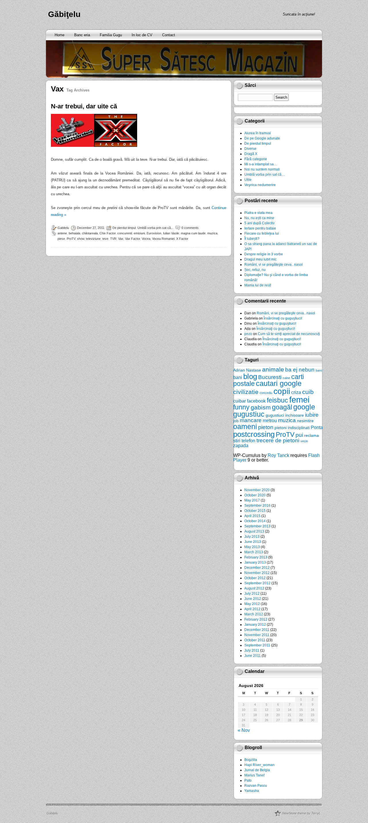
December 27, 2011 (90, 227)
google (304, 407)
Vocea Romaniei (163, 238)
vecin (304, 441)
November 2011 (256, 635)
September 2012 (257, 583)
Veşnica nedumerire (260, 185)
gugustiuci (275, 415)
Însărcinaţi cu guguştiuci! (283, 318)
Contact (168, 35)
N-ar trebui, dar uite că (84, 106)
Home (59, 35)
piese (61, 238)
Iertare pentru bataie (260, 228)
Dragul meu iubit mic (260, 259)
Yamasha (251, 791)
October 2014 (255, 521)
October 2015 (255, 511)
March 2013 (253, 552)
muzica (212, 233)
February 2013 (255, 557)
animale (273, 369)
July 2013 (252, 537)
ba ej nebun (300, 370)
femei (299, 399)
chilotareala (90, 233)
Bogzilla (250, 760)
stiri (236, 440)
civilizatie (245, 391)
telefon (248, 440)
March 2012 (253, 614)
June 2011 (252, 656)
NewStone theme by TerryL (301, 813)
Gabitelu (63, 227)
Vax (120, 238)
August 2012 (254, 588)
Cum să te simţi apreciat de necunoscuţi (289, 334)
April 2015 (252, 516)
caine (286, 378)
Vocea (146, 238)
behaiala (74, 233)
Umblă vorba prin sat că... (155, 227)
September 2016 (257, 506)
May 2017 (252, 500)
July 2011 (251, 650)
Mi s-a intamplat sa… (260, 164)
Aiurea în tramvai (257, 133)
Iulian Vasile (171, 233)
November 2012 (257, 573)
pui (299, 435)
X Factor (182, 238)
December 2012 (257, 568)
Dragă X (250, 154)
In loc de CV (142, 35)
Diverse (250, 149)
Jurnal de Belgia (257, 770)
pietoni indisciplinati (292, 427)
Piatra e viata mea (258, 213)
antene (62, 233)
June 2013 (252, 542)
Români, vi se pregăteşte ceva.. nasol (273, 265)
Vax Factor (132, 238)
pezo (248, 334)
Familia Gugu (111, 35)
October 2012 (255, 578)
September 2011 (257, 645)
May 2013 (252, 547)
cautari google (279, 383)
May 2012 (252, 604)
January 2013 (255, 562)
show (80, 238)
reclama (311, 435)
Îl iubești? (251, 239)
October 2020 (255, 495)
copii (281, 391)
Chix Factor (107, 233)
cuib (308, 391)
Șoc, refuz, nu (255, 270)
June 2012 (252, 599)
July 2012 (252, 594)
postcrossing (254, 434)
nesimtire (305, 420)
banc (319, 370)
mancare (251, 420)
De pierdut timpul (124, 227)
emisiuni (139, 233)
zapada (240, 445)
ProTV (71, 238)
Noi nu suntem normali (262, 169)
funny (241, 407)
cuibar (239, 400)
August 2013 (254, 531)
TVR (113, 238)
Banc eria (82, 35)
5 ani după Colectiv (259, 223)
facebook (256, 400)
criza (296, 392)
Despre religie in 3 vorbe (263, 254)
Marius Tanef (254, 775)
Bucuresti (269, 377)
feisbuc (277, 400)
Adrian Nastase (247, 370)
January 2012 (255, 625)
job (236, 420)
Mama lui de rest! (257, 285)
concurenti (124, 233)
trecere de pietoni (277, 440)
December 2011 (256, 630)
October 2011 (254, 640)
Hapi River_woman (259, 765)
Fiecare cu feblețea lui (261, 233)
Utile (248, 180)
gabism (261, 407)
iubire (312, 415)
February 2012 (255, 619)
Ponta (317, 427)
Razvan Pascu (255, 786)
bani (237, 377)
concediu (266, 393)
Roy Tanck (278, 455)
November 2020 (257, 490)
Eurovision (154, 233)
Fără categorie (255, 159)
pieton (265, 427)
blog (250, 376)
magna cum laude (193, 233)
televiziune (93, 238)
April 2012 (252, 609)
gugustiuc (248, 414)
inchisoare (294, 415)
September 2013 (257, 526)
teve (105, 238)
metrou (270, 420)
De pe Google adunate (262, 138)
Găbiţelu (64, 14)
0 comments (190, 227)
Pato (248, 780)
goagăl (282, 407)
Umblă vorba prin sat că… (264, 175)
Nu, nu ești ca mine (259, 218)
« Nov (244, 730)
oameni (245, 426)
